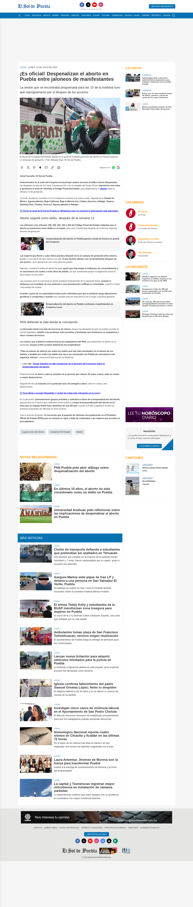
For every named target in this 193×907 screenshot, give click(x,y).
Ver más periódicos (162, 6)
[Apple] (109, 841)
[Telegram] (40, 167)
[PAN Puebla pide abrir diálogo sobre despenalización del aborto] (36, 472)
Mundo (55, 15)
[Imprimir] (59, 167)
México (46, 15)
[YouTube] (94, 4)
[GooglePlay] (115, 841)
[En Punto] (131, 213)
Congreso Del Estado (60, 432)
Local (27, 15)
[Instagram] (100, 4)
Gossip (96, 15)
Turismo (145, 15)
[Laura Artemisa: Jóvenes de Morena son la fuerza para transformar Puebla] (36, 765)
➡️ (21, 211)
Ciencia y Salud (132, 15)
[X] (88, 4)
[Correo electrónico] (46, 167)
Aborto (80, 432)
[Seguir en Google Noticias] (118, 167)
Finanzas (65, 15)
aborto (103, 189)
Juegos (166, 15)
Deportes (156, 15)
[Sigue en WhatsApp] (113, 167)
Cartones (86, 15)
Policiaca (36, 15)
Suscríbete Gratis (149, 446)
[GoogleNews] (102, 841)
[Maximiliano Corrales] (131, 240)
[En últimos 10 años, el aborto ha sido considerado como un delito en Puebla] (36, 493)
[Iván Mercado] (131, 254)
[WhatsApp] (34, 167)
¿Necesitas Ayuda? (96, 834)
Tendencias (117, 15)
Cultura (105, 15)
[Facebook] (82, 4)
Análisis (75, 15)
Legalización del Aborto (33, 432)
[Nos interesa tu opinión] (96, 817)
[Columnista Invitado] (131, 227)
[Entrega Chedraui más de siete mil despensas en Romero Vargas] (133, 314)
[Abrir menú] (19, 15)
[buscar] (173, 15)
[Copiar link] (52, 167)
